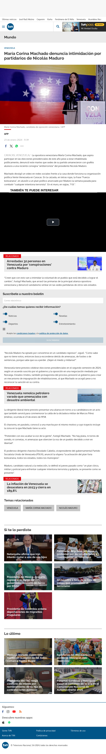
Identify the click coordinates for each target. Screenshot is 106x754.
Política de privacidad (45, 730)
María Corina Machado (38, 508)
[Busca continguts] (57, 27)
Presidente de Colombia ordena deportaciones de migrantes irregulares (27, 611)
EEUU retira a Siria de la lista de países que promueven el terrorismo (76, 582)
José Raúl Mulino (26, 19)
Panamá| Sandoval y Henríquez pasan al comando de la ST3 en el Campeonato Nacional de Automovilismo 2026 (78, 685)
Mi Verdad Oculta (89, 28)
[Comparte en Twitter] (11, 146)
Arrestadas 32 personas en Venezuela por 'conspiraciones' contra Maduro (29, 264)
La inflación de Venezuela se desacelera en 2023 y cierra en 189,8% (29, 487)
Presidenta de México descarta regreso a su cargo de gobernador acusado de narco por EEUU (26, 581)
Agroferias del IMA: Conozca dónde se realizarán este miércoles (74, 657)
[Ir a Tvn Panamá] (30, 26)
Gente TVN (7, 730)
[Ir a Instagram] (8, 711)
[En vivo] (82, 24)
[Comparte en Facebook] (6, 146)
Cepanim (41, 19)
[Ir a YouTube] (15, 711)
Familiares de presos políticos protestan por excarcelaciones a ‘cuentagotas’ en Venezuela (77, 554)
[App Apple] (4, 722)
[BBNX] (5, 745)
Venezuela (81, 19)
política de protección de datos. (53, 333)
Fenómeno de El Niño (64, 19)
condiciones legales (26, 333)
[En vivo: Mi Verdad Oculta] (70, 27)
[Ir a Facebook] (3, 711)
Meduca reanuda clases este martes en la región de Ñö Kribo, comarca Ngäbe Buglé (27, 657)
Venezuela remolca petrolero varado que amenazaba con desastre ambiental (28, 396)
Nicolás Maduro (68, 508)
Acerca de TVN (8, 735)
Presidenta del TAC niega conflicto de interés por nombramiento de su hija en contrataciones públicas (24, 685)
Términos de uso (78, 730)
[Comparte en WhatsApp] (16, 146)
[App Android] (10, 722)
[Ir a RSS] (21, 711)
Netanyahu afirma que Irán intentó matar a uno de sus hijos (27, 555)
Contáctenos (41, 735)
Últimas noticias (9, 19)
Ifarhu (49, 19)
